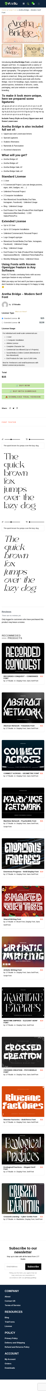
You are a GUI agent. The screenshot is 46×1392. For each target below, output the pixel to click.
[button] (5, 29)
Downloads (10, 1368)
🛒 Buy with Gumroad (23, 391)
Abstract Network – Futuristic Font (19, 726)
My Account (10, 1359)
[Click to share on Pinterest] (17, 408)
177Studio (9, 681)
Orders (8, 1364)
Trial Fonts (10, 1322)
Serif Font (30, 1025)
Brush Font (21, 922)
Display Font (21, 681)
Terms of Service (13, 1305)
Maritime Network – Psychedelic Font (20, 821)
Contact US (10, 1301)
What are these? (21, 311)
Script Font (12, 10)
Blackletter (20, 1219)
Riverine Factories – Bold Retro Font (20, 1120)
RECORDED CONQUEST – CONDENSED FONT (21, 677)
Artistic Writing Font (13, 970)
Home (4, 10)
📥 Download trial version (23, 397)
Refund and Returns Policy (17, 1347)
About (7, 1297)
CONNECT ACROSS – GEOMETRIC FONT (21, 773)
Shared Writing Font (12, 919)
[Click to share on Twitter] (13, 408)
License (8, 1326)
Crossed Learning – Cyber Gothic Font (20, 1217)
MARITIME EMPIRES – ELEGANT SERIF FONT (21, 1022)
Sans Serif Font (32, 681)
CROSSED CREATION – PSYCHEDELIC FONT (20, 1071)
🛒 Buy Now (23, 386)
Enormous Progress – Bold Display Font (21, 872)
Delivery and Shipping (15, 1343)
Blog (7, 1318)
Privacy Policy (11, 1338)
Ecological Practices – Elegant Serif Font (19, 1168)
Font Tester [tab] (9, 422)
